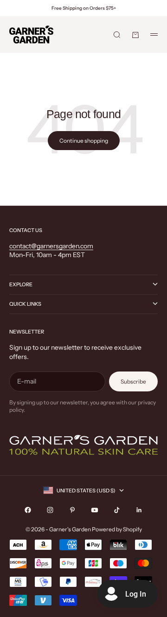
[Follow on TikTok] (117, 510)
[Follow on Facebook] (28, 510)
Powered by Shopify (117, 529)
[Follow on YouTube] (94, 510)
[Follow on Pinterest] (72, 510)
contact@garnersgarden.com (51, 246)
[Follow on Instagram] (50, 510)
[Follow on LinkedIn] (139, 510)
